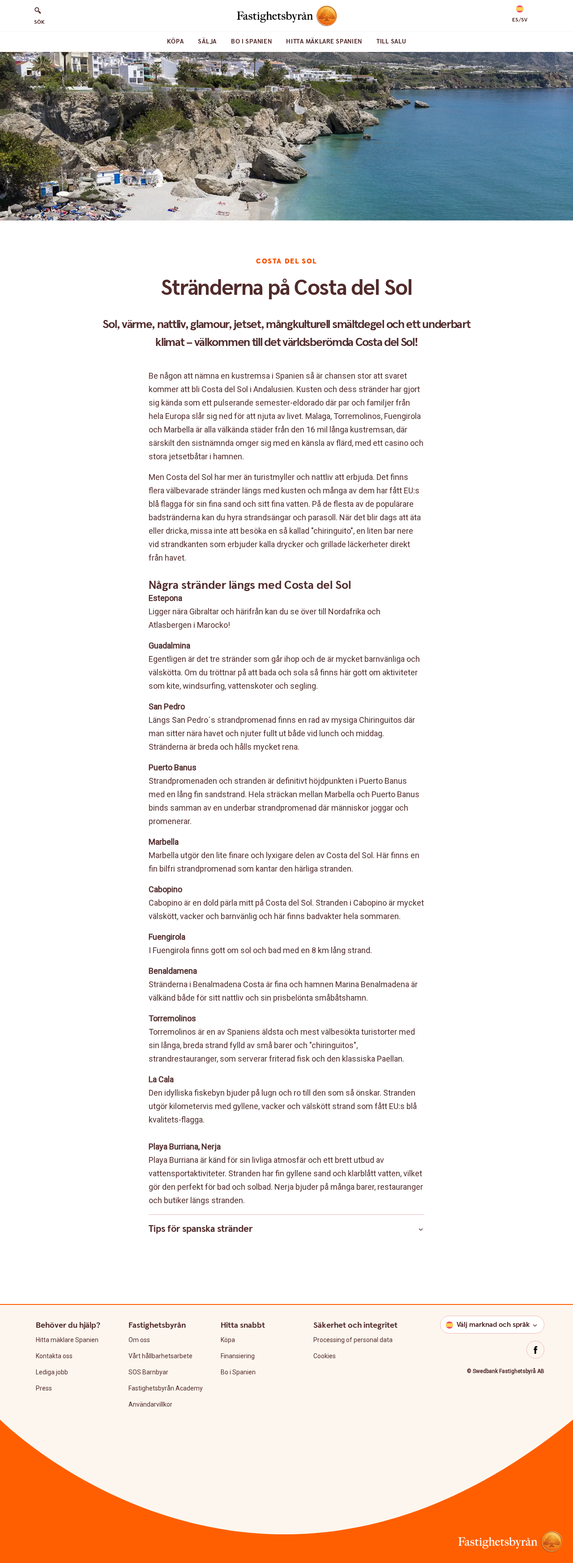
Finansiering (238, 1356)
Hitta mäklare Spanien (324, 42)
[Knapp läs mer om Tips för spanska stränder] (420, 1229)
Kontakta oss (54, 1356)
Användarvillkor (150, 1404)
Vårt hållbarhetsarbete (160, 1356)
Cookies (324, 1356)
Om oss (139, 1339)
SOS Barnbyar (148, 1372)
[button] (519, 14)
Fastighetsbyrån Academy (165, 1388)
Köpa (175, 42)
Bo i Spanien (251, 42)
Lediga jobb (52, 1372)
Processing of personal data (353, 1339)
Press (44, 1388)
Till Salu (391, 42)
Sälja (207, 42)
